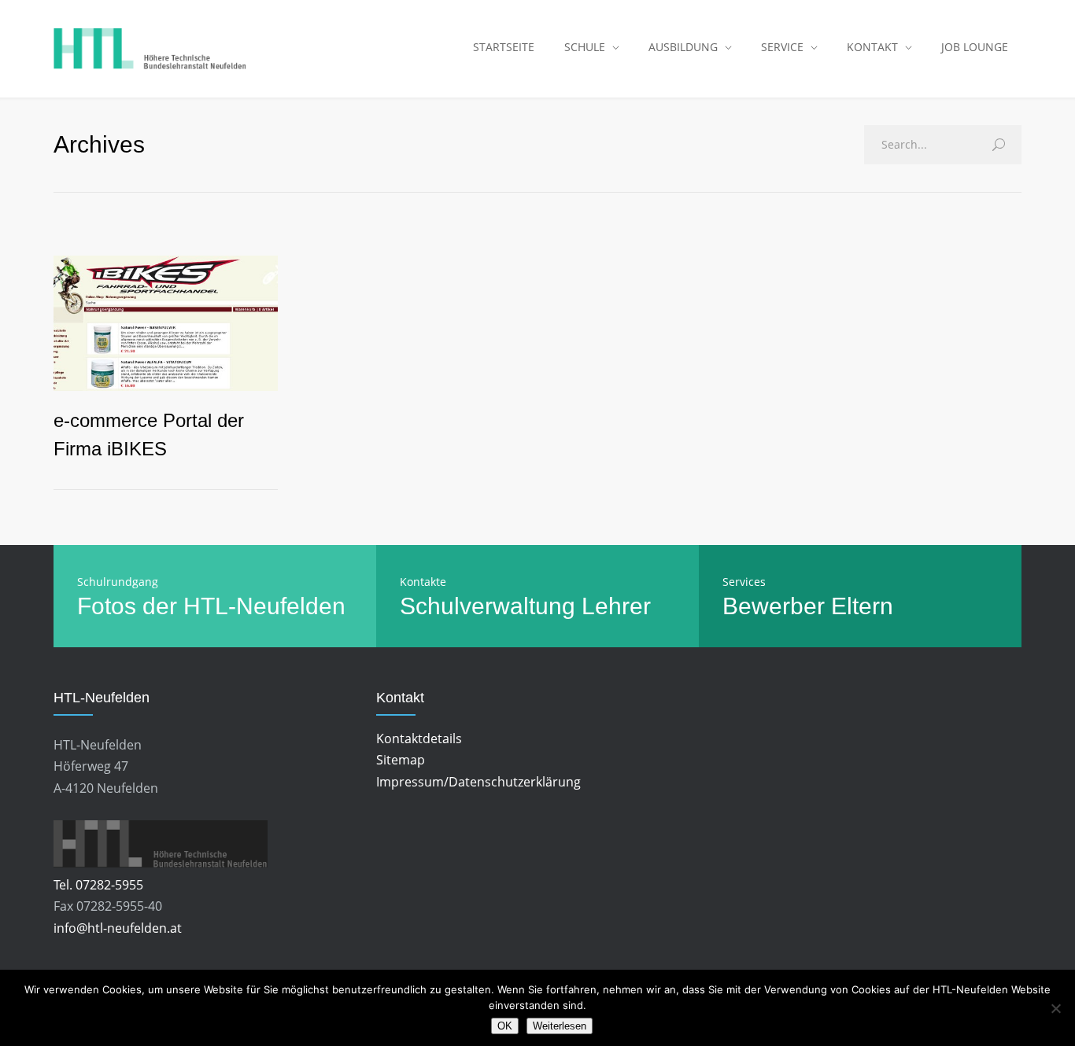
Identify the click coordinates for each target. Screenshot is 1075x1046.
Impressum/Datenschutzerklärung (478, 781)
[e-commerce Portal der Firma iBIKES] (166, 323)
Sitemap (400, 759)
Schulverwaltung (487, 606)
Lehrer (616, 606)
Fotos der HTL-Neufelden (211, 606)
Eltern (862, 606)
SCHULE (584, 46)
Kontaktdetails (419, 738)
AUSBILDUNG (683, 46)
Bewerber (773, 606)
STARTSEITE (503, 46)
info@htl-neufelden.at (118, 928)
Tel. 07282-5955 (98, 884)
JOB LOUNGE (974, 46)
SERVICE (782, 46)
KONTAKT (872, 46)
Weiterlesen (559, 1026)
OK (504, 1026)
